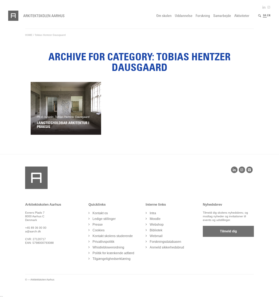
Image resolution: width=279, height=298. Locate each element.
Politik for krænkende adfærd (113, 253)
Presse (98, 224)
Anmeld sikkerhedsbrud (167, 247)
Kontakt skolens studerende (113, 236)
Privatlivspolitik (103, 241)
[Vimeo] (249, 170)
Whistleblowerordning (108, 247)
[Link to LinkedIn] (263, 7)
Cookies (99, 230)
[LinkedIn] (234, 170)
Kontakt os (100, 213)
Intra (153, 213)
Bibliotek (156, 230)
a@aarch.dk (33, 231)
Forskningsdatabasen (165, 241)
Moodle (155, 219)
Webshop (157, 224)
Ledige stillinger (104, 219)
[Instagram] (242, 170)
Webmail (156, 236)
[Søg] (259, 16)
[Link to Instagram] (268, 7)
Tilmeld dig (228, 231)
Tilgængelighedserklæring (112, 258)
